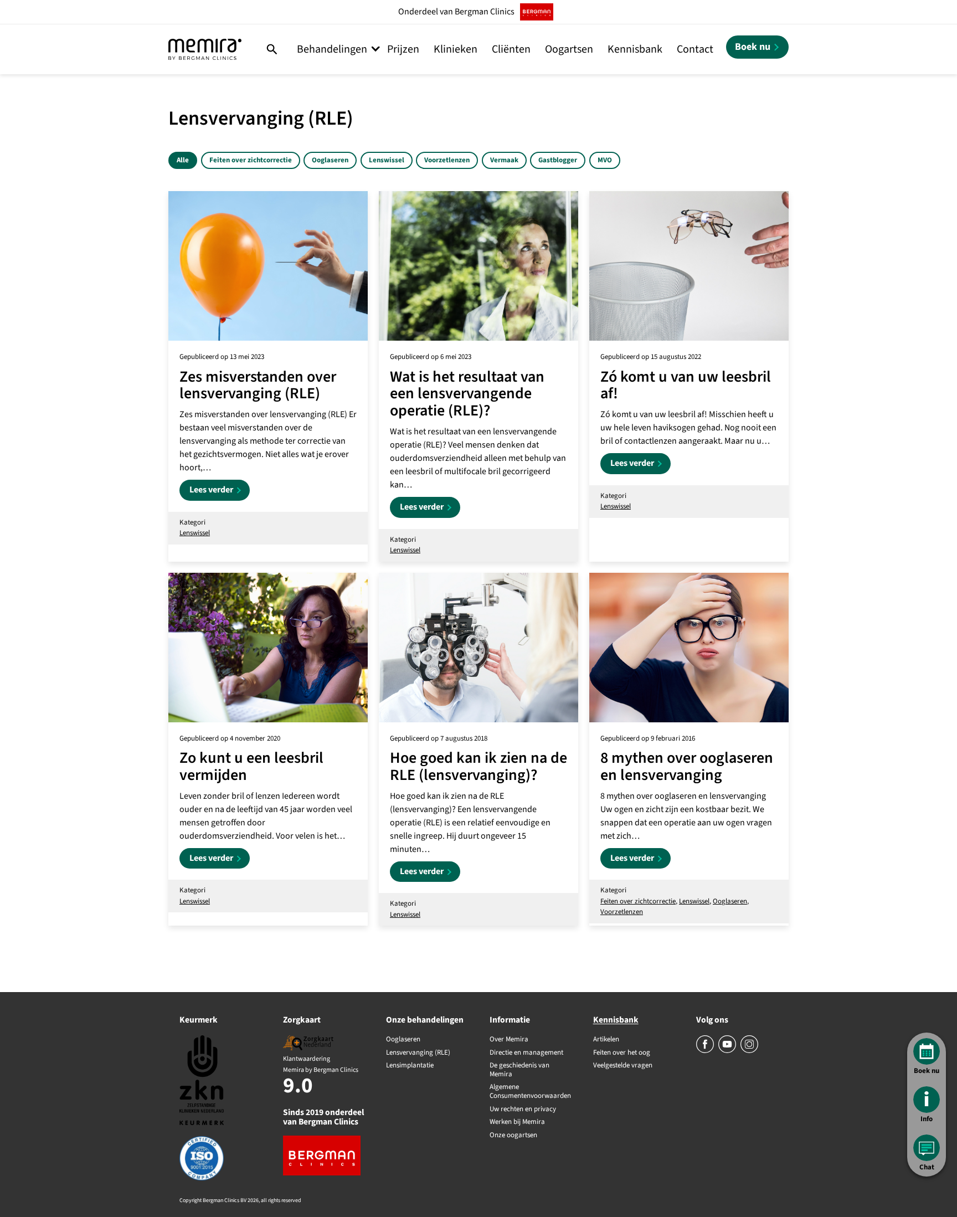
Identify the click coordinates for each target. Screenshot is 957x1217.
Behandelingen (332, 49)
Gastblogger (557, 160)
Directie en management (526, 1053)
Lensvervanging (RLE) (418, 1053)
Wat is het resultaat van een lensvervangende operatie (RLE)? (467, 393)
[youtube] (728, 1051)
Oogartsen (569, 49)
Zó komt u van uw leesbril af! (685, 385)
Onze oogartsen (513, 1135)
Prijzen (403, 49)
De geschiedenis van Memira (519, 1070)
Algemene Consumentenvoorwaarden (530, 1091)
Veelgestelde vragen (622, 1065)
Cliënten (511, 49)
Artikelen (606, 1039)
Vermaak (504, 160)
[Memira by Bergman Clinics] (204, 49)
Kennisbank (635, 49)
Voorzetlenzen (447, 160)
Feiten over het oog (621, 1053)
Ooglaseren (330, 160)
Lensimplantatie (410, 1065)
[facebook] (706, 1051)
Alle (183, 160)
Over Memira (509, 1039)
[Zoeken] (272, 49)
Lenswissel (386, 160)
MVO (605, 160)
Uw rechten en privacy (523, 1109)
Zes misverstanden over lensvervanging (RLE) (257, 385)
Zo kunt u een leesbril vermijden (251, 766)
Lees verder (219, 492)
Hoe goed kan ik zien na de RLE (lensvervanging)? (478, 766)
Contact (695, 49)
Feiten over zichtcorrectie (250, 160)
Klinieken (455, 49)
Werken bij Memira (517, 1122)
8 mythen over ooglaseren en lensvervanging (686, 766)
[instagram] (749, 1051)
